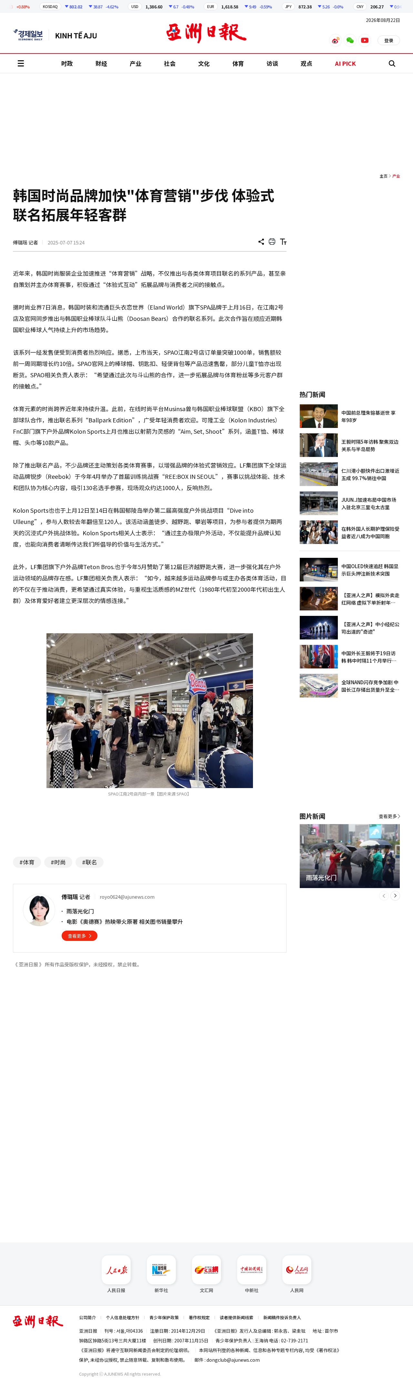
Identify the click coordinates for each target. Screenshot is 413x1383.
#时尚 (58, 862)
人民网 (297, 1290)
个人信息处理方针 (122, 1317)
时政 (67, 63)
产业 (135, 63)
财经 (101, 63)
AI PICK (345, 63)
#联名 (89, 862)
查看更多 (77, 936)
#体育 (27, 862)
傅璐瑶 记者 (25, 242)
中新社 (251, 1290)
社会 (170, 63)
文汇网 (206, 1290)
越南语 (79, 35)
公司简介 (87, 1317)
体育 (238, 63)
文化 (204, 63)
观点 (306, 63)
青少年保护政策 (164, 1317)
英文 (31, 34)
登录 (388, 40)
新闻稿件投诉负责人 (282, 1317)
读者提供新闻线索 (236, 1317)
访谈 (272, 63)
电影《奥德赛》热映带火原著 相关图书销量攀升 (124, 921)
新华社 (161, 1290)
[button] (384, 896)
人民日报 (116, 1290)
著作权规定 (199, 1317)
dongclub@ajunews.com (233, 1360)
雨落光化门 (80, 911)
